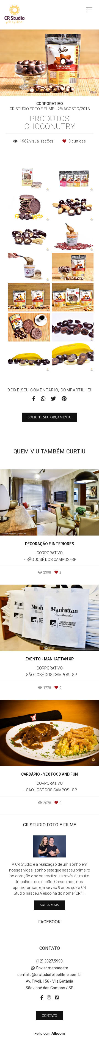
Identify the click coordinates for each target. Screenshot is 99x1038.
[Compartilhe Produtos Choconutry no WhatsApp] (43, 399)
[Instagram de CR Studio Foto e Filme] (49, 997)
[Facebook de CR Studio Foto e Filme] (41, 997)
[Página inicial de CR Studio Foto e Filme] (14, 14)
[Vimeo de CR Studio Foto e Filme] (57, 997)
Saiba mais (49, 905)
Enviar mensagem (52, 968)
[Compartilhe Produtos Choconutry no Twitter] (53, 399)
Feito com (49, 1033)
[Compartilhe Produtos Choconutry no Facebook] (33, 399)
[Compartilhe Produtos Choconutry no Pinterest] (64, 399)
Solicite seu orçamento (50, 417)
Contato (49, 1016)
